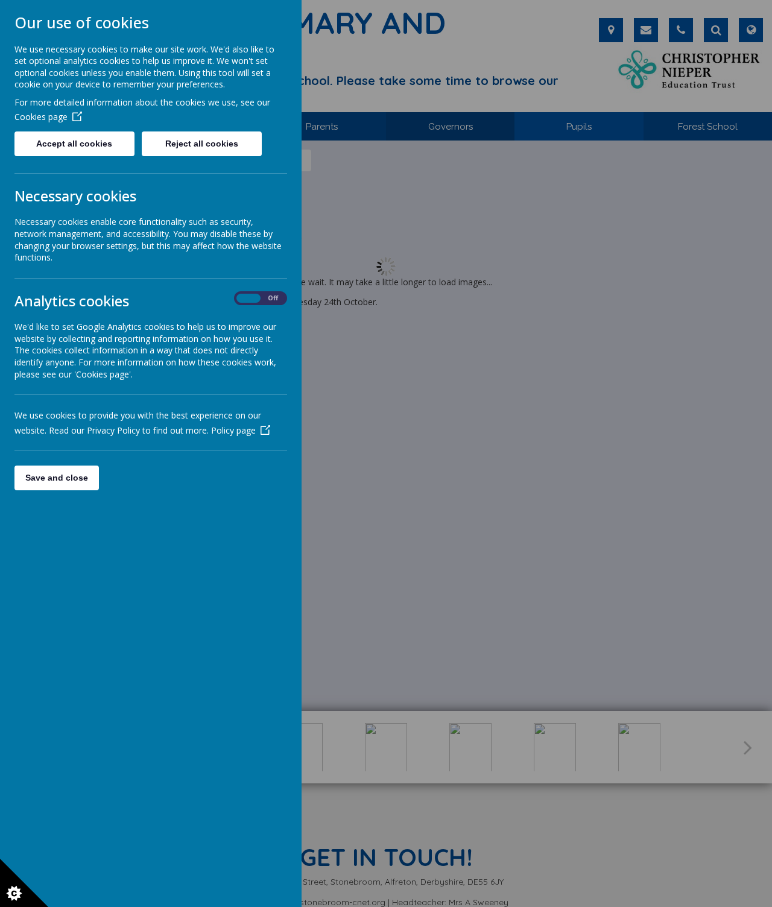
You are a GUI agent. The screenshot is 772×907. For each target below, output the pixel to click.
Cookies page (41, 116)
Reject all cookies (201, 143)
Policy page (233, 430)
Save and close (56, 477)
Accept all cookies (74, 143)
